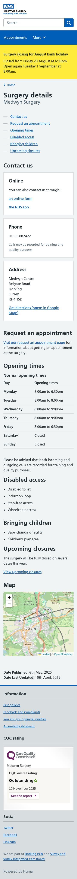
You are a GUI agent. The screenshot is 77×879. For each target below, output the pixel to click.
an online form (20, 198)
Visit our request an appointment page (34, 342)
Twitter (8, 828)
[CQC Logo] (21, 756)
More (39, 37)
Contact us (18, 116)
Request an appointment (30, 123)
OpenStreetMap (63, 654)
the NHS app (19, 207)
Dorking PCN (34, 854)
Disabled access (22, 137)
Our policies (11, 705)
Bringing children (24, 144)
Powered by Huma (18, 871)
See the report (21, 796)
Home (11, 85)
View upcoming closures (22, 572)
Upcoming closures (25, 151)
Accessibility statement (19, 726)
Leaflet (45, 654)
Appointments (15, 37)
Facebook (10, 835)
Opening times (21, 130)
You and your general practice (24, 719)
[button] (9, 597)
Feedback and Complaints (21, 712)
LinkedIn (9, 842)
